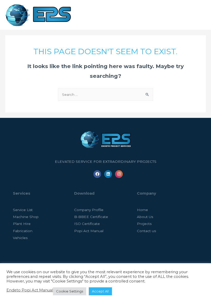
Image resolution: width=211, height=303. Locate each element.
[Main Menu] (200, 15)
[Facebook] (97, 174)
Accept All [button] (100, 291)
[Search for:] (105, 94)
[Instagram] (119, 174)
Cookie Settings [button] (69, 291)
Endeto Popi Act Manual (29, 290)
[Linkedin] (108, 174)
